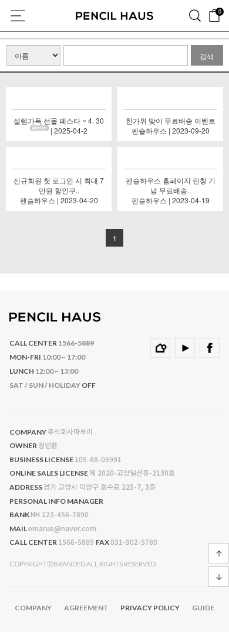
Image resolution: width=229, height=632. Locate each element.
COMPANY (33, 607)
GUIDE (203, 607)
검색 (194, 14)
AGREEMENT (86, 607)
